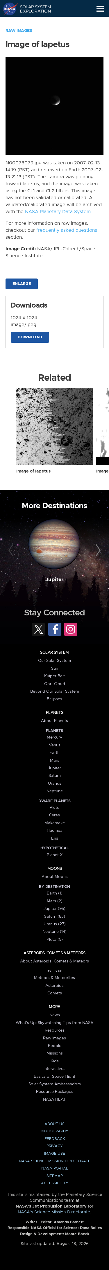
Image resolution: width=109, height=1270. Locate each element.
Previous (12, 550)
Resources (55, 1030)
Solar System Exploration (32, 8)
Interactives (54, 1069)
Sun (54, 669)
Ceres (54, 815)
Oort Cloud (54, 684)
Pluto (55, 808)
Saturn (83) (54, 917)
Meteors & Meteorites (54, 978)
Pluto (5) (55, 939)
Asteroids (54, 986)
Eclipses (54, 699)
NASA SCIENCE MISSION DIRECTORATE (54, 1161)
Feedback (54, 1139)
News (54, 1015)
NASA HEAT (54, 1099)
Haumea (54, 831)
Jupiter (54, 579)
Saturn (55, 776)
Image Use (54, 1154)
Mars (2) (54, 901)
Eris (54, 838)
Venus (54, 745)
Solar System (54, 653)
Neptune (55, 791)
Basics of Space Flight (54, 1077)
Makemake (54, 823)
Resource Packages (54, 1092)
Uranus (54, 784)
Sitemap (55, 1176)
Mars (54, 761)
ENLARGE (21, 284)
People (54, 1046)
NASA (7, 8)
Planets (54, 713)
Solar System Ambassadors (54, 1084)
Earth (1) (54, 893)
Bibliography (54, 1131)
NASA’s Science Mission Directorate (54, 1212)
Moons (54, 869)
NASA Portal (54, 1168)
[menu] (100, 8)
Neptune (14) (54, 932)
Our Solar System (54, 661)
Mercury (54, 737)
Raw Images (19, 31)
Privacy (55, 1146)
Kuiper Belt (54, 676)
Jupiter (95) (54, 909)
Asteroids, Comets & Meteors (54, 953)
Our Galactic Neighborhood (32, 22)
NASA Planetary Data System (58, 211)
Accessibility (54, 1183)
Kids (55, 1061)
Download (30, 337)
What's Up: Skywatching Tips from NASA (54, 1023)
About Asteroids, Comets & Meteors (54, 961)
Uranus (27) (55, 924)
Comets (54, 993)
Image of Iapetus (33, 471)
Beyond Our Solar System (54, 691)
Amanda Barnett (69, 1222)
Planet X (54, 855)
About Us (54, 1124)
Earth (54, 753)
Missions (55, 1053)
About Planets (54, 721)
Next (97, 550)
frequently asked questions (66, 230)
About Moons (55, 877)
